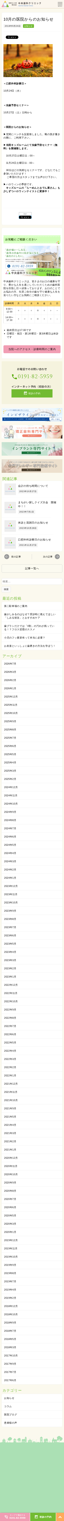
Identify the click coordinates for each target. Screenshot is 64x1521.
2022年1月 (10, 1075)
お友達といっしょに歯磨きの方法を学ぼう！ (30, 645)
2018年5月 (10, 1339)
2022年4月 (10, 1050)
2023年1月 (10, 976)
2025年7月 (10, 737)
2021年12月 (11, 1083)
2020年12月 (11, 1157)
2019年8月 (10, 1273)
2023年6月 (10, 935)
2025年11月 (11, 704)
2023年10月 (11, 902)
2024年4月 (10, 853)
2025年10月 (11, 713)
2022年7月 (10, 1026)
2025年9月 (10, 721)
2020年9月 (10, 1182)
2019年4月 (10, 1289)
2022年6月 (10, 1034)
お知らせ (28, 26)
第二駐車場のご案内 (15, 606)
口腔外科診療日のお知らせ (34, 539)
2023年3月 (10, 960)
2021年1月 (10, 1149)
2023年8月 (10, 919)
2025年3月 (10, 770)
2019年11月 (11, 1248)
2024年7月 (10, 828)
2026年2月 (10, 680)
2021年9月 (10, 1108)
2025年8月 (10, 729)
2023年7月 (10, 927)
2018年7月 (10, 1330)
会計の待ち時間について (33, 485)
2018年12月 (11, 1306)
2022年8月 (10, 1017)
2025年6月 (10, 746)
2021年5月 (10, 1116)
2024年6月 (10, 836)
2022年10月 (11, 1001)
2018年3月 (10, 1347)
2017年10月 (11, 1355)
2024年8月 (10, 820)
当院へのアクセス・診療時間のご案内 (32, 349)
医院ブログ (10, 1414)
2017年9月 (10, 1363)
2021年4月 (10, 1124)
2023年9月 (10, 910)
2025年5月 (10, 754)
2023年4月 (10, 952)
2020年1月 (10, 1232)
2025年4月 (10, 762)
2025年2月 (10, 779)
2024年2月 (10, 869)
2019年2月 (10, 1297)
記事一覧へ (32, 568)
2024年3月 (10, 861)
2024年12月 (11, 787)
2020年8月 (10, 1190)
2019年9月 (10, 1265)
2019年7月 (10, 1281)
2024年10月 (11, 803)
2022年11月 (11, 993)
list (25, 214)
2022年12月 (11, 984)
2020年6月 (10, 1207)
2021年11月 (11, 1092)
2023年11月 (11, 894)
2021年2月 (10, 1141)
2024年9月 (10, 811)
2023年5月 (10, 943)
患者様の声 (10, 1422)
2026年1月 (10, 688)
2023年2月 (10, 968)
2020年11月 (11, 1166)
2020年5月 (10, 1215)
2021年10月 (11, 1100)
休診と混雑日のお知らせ (33, 522)
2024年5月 (10, 844)
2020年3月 (10, 1223)
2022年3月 (10, 1059)
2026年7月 (10, 663)
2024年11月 (11, 795)
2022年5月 (10, 1042)
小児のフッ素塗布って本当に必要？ (24, 637)
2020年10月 (11, 1174)
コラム (8, 1406)
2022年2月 (10, 1067)
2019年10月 (11, 1256)
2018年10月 (11, 1314)
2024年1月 (10, 877)
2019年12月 (11, 1240)
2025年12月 (11, 696)
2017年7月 (10, 1372)
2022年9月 (10, 1009)
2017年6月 (10, 1380)
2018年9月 (10, 1322)
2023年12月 (11, 886)
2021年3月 (10, 1133)
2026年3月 (10, 671)
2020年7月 (10, 1199)
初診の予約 (32, 393)
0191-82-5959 (32, 376)
